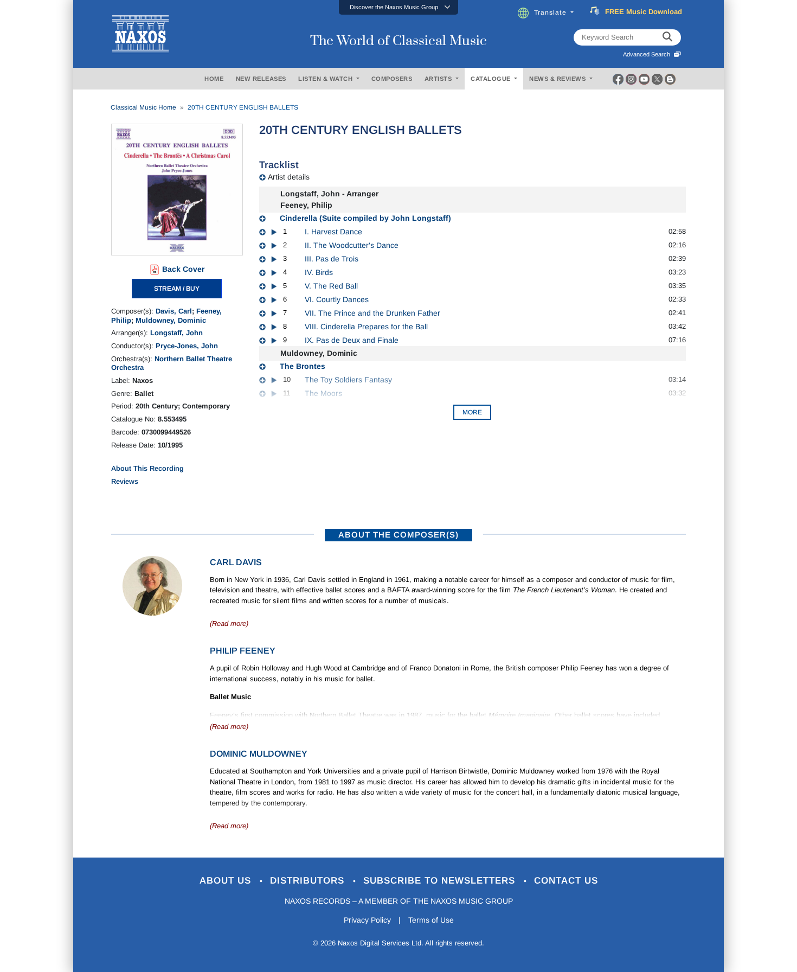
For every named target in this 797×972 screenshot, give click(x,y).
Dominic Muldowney (258, 753)
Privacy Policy (367, 920)
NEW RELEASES (261, 78)
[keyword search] (667, 37)
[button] (398, 7)
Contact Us (566, 880)
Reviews (124, 481)
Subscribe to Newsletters (440, 880)
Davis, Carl (174, 311)
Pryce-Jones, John (187, 346)
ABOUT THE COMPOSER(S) (398, 534)
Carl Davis (236, 562)
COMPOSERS (392, 78)
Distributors (309, 880)
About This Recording (147, 468)
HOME (213, 78)
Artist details (289, 176)
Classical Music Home (143, 107)
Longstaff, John (176, 333)
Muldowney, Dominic (171, 320)
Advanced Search (648, 54)
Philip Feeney (242, 650)
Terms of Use (431, 920)
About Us (227, 880)
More (472, 412)
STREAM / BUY (177, 288)
